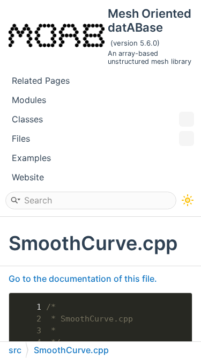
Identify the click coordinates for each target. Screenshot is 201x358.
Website (28, 177)
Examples (31, 157)
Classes (27, 119)
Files (21, 138)
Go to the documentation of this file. (83, 278)
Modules (29, 99)
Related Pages (41, 80)
